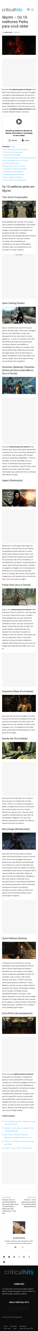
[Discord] (4, 1257)
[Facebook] (9, 1257)
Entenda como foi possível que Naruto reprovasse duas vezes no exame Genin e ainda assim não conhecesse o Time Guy (10, 1206)
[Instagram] (15, 1246)
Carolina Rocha (8, 32)
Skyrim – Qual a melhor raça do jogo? (18, 1148)
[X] (23, 1246)
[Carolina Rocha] (19, 1227)
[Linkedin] (19, 1246)
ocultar (12, 147)
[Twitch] (24, 1257)
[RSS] (19, 1257)
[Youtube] (4, 1262)
